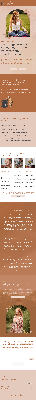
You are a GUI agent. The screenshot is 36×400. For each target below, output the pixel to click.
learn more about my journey (18, 297)
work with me (13, 68)
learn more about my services (18, 196)
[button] (34, 2)
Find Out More (22, 68)
